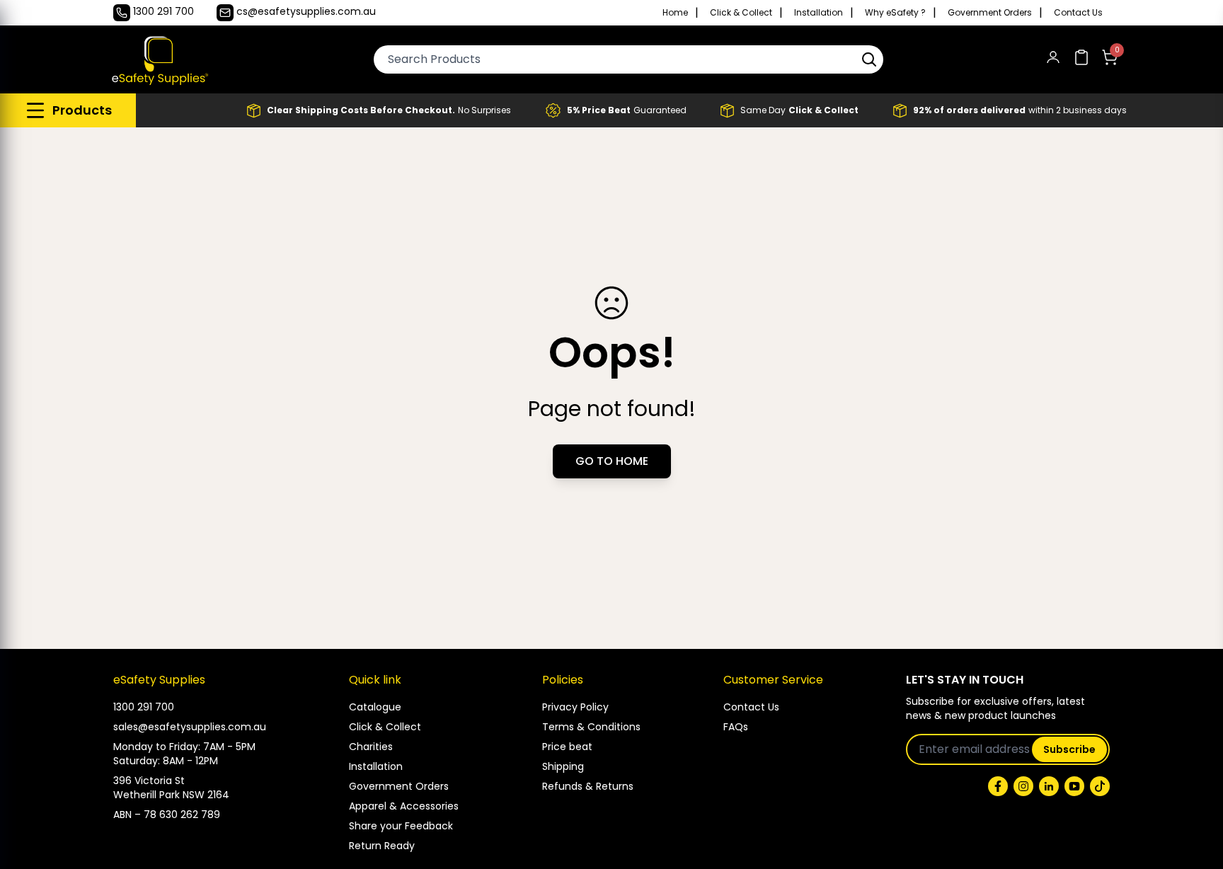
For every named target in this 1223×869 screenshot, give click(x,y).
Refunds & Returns (587, 786)
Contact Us (1078, 12)
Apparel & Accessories (404, 806)
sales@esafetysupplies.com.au (189, 727)
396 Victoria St (149, 780)
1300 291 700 (143, 707)
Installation (818, 12)
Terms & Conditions (591, 727)
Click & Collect (741, 12)
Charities (371, 746)
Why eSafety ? (895, 12)
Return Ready (382, 846)
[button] (869, 59)
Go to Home (611, 461)
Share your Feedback (401, 826)
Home (675, 12)
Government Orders (990, 12)
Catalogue (375, 707)
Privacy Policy (575, 707)
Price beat (567, 746)
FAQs (735, 727)
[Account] (1053, 60)
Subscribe (1069, 749)
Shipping (563, 766)
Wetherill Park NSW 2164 (171, 795)
